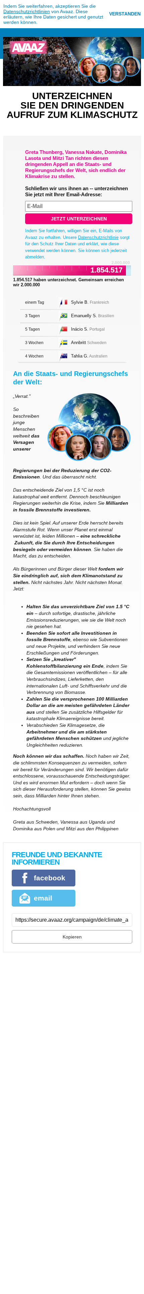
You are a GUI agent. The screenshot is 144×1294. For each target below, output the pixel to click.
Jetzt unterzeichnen (79, 218)
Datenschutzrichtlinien (26, 11)
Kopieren (72, 937)
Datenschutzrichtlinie (98, 237)
